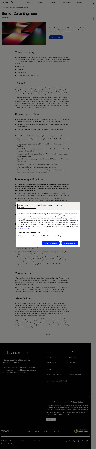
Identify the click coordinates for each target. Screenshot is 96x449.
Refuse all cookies (51, 243)
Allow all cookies (69, 243)
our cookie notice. (25, 228)
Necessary (23, 236)
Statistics (46, 236)
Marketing (57, 236)
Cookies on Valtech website (25, 206)
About (59, 205)
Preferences (35, 236)
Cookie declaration (44, 205)
